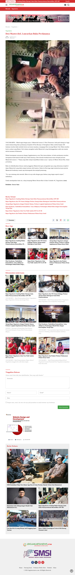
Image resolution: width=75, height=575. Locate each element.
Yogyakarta (9, 31)
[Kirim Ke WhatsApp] (68, 220)
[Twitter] (36, 562)
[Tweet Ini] (57, 220)
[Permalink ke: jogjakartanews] (7, 37)
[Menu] (7, 4)
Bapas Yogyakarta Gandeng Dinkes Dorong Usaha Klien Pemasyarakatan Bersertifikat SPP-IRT (32, 199)
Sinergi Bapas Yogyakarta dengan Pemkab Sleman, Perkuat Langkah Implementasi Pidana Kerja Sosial (34, 204)
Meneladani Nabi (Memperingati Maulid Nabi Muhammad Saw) (20, 506)
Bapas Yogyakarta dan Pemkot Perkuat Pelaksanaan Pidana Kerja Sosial (26, 213)
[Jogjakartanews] (16, 4)
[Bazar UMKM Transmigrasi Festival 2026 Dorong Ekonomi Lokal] (53, 518)
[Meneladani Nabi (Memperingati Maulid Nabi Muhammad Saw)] (21, 496)
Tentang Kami (28, 567)
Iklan (54, 567)
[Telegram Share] (64, 220)
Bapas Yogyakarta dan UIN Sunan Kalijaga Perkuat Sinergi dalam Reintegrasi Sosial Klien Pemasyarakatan (36, 201)
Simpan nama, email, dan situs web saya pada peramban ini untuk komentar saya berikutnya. (31, 402)
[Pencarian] (68, 4)
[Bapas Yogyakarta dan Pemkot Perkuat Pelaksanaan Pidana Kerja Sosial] (59, 253)
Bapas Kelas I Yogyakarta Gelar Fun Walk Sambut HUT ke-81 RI (24, 211)
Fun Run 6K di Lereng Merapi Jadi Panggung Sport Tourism (50, 1)
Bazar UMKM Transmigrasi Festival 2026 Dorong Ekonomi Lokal (52, 529)
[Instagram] (39, 562)
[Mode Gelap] (65, 4)
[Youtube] (42, 562)
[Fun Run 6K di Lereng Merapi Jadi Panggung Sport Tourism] (21, 518)
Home (20, 567)
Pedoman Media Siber (39, 567)
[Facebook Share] (53, 220)
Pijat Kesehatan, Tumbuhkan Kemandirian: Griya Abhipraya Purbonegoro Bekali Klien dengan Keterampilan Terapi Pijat (36, 207)
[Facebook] (32, 562)
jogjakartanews (12, 37)
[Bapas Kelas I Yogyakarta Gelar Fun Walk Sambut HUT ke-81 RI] (37, 253)
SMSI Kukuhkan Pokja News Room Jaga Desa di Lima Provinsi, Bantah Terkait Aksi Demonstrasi (34, 485)
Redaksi (49, 567)
